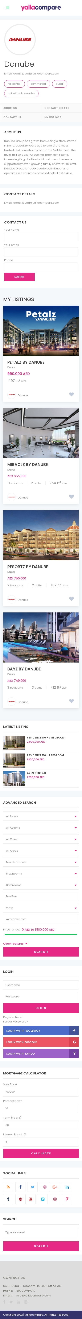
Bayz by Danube (24, 669)
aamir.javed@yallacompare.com (36, 74)
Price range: (11, 929)
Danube (23, 395)
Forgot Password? (15, 1021)
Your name (11, 230)
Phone (8, 260)
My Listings (52, 117)
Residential (14, 84)
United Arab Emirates (21, 93)
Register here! (12, 1017)
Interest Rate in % (14, 1134)
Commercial (38, 84)
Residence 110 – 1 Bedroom (45, 755)
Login (41, 1008)
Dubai (59, 84)
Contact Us (12, 117)
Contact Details (56, 108)
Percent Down (12, 1101)
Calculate (41, 1153)
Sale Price (10, 1084)
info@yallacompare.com (33, 1296)
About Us (10, 108)
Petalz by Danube (26, 362)
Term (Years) (12, 1117)
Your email (11, 245)
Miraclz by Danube (27, 464)
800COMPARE (25, 1291)
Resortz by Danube (27, 567)
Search (41, 952)
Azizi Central (36, 773)
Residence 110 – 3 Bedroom (46, 737)
